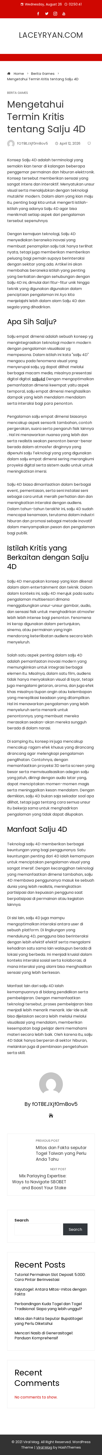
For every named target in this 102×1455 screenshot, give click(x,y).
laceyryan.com (51, 35)
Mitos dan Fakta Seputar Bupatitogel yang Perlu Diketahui (48, 1321)
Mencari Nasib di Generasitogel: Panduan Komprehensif (43, 1335)
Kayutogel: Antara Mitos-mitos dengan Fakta (50, 1292)
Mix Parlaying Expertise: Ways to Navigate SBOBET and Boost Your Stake (39, 1179)
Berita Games (17, 93)
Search (21, 1220)
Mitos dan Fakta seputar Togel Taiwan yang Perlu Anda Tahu (61, 1150)
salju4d (38, 379)
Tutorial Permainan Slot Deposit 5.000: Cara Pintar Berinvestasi (49, 1277)
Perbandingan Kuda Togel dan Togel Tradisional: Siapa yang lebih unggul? (48, 1306)
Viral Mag (44, 1447)
